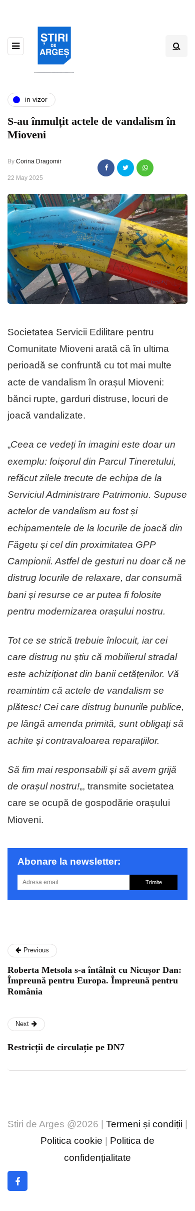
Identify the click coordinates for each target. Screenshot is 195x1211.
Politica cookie (71, 1140)
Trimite (154, 882)
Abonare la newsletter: (69, 861)
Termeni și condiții (144, 1124)
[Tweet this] (125, 167)
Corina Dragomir (39, 161)
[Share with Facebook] (106, 167)
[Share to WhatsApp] (145, 167)
